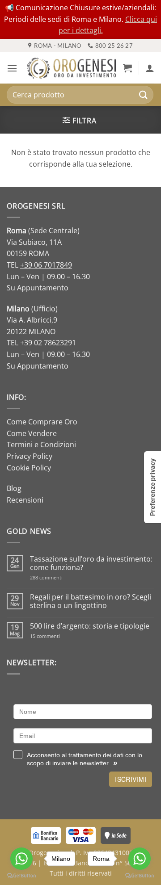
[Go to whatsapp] (139, 858)
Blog (14, 488)
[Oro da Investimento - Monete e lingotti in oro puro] (71, 68)
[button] (12, 68)
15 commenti (56, 636)
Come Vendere (32, 433)
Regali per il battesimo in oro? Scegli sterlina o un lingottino (90, 601)
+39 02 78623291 (48, 343)
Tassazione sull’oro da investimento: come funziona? (91, 563)
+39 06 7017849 (46, 265)
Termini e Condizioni (41, 444)
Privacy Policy (29, 456)
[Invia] (144, 95)
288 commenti (62, 577)
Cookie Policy (29, 468)
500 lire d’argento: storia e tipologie (89, 626)
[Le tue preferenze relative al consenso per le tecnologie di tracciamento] (152, 487)
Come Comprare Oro (42, 422)
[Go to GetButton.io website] (139, 876)
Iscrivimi (130, 779)
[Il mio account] (149, 68)
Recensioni (25, 500)
